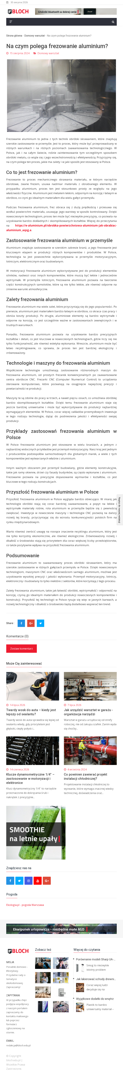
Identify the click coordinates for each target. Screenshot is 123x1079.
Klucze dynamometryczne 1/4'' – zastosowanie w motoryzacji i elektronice (30, 779)
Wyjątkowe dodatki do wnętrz (95, 998)
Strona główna (14, 35)
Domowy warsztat (34, 35)
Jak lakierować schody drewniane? (98, 979)
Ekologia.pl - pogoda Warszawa (25, 905)
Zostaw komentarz (21, 648)
